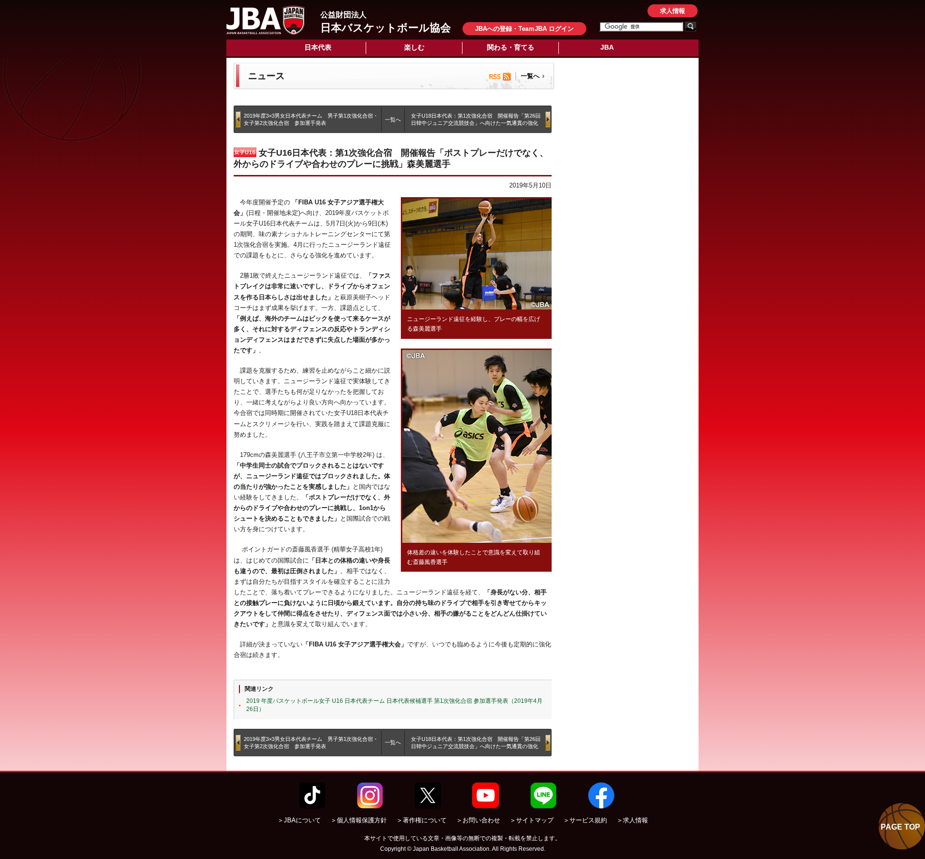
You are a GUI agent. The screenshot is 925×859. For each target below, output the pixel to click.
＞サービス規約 (585, 820)
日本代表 (317, 47)
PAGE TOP (900, 827)
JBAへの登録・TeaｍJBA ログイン (524, 28)
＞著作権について (421, 820)
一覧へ (530, 76)
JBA (607, 47)
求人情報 (672, 10)
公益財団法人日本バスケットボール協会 (265, 20)
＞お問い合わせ (478, 820)
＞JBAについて (299, 820)
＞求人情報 (632, 820)
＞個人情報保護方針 (358, 820)
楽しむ (414, 47)
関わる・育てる (510, 47)
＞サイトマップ (532, 820)
